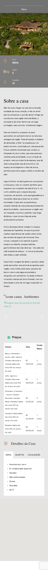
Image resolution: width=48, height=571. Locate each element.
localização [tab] (34, 455)
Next (41, 316)
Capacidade (15, 80)
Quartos (14, 70)
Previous (13, 34)
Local (14, 59)
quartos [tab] (19, 455)
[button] (24, 528)
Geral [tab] (8, 455)
